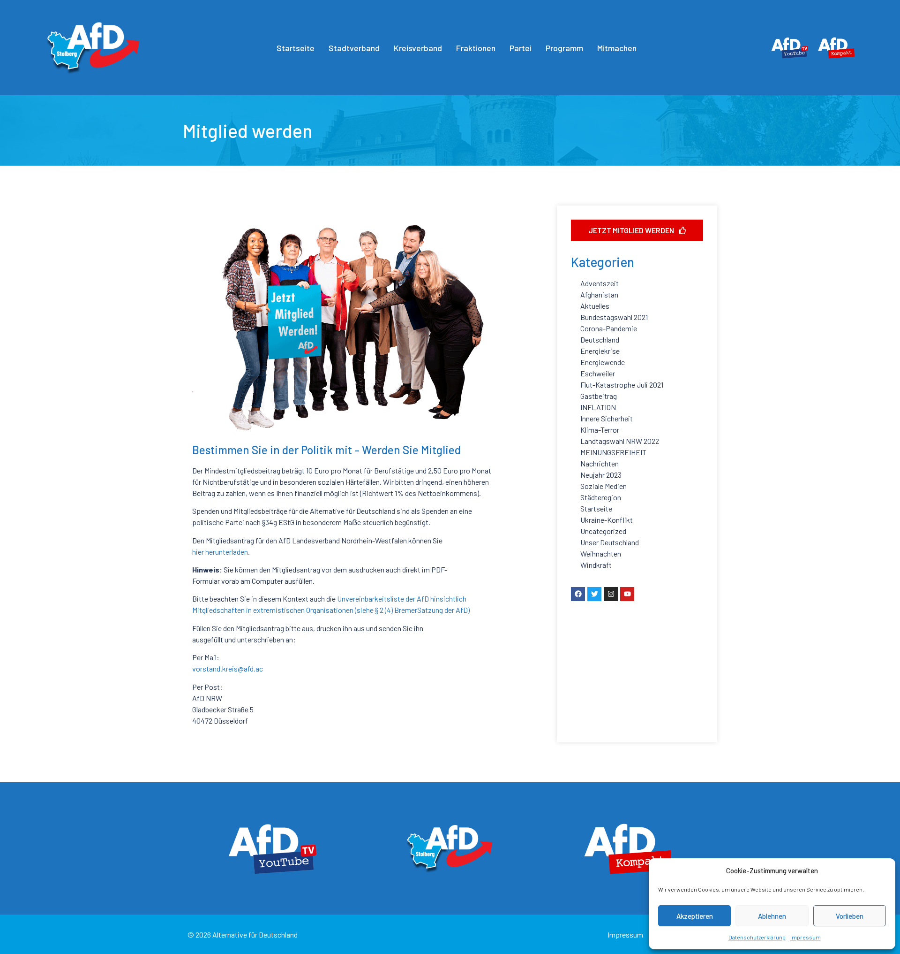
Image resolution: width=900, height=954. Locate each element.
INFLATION (598, 407)
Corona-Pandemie (608, 328)
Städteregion (600, 497)
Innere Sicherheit (606, 418)
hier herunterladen (220, 551)
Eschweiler (597, 373)
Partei (521, 48)
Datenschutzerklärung (757, 937)
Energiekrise (600, 350)
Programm (564, 48)
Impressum (805, 937)
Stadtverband (354, 48)
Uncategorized (603, 531)
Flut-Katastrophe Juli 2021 (621, 384)
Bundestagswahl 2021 (614, 317)
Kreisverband (418, 48)
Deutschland (599, 339)
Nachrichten (599, 463)
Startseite (296, 48)
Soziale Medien (603, 485)
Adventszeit (599, 283)
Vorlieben (849, 916)
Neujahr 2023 (601, 474)
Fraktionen (475, 48)
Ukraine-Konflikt (606, 519)
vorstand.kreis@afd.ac (227, 668)
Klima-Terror (599, 429)
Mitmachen (617, 48)
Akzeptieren (694, 916)
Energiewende (602, 362)
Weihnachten (600, 553)
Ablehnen (772, 916)
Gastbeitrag (598, 395)
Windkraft (596, 564)
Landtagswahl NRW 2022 (619, 440)
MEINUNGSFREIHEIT (613, 452)
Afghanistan (599, 294)
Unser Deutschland (609, 542)
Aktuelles (594, 305)
